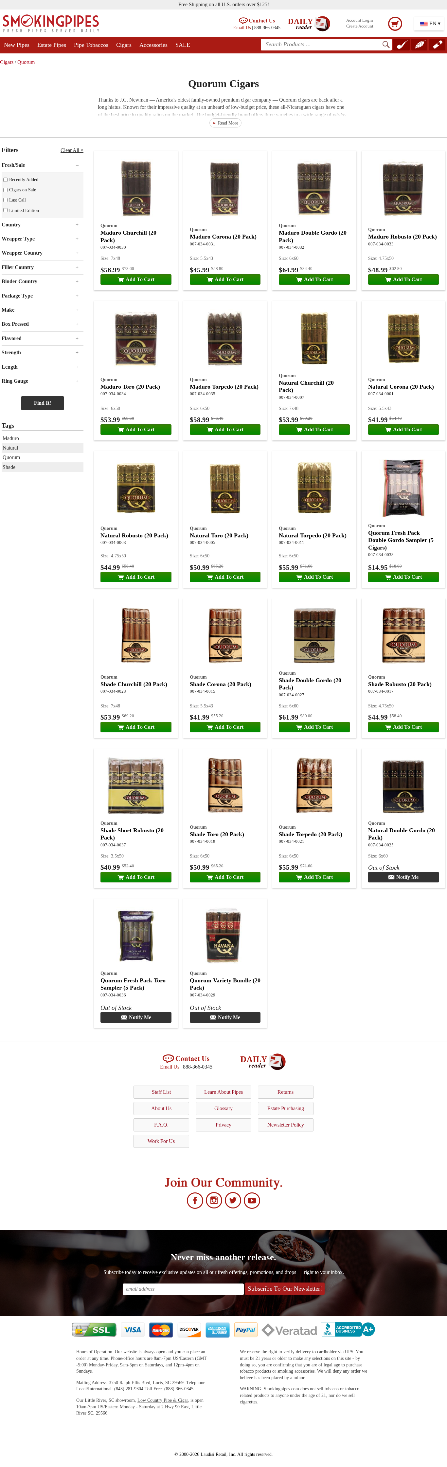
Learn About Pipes (223, 1092)
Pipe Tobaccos (91, 45)
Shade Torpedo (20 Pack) (310, 834)
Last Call (17, 200)
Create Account (359, 26)
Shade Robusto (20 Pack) (400, 684)
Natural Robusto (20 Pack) (134, 535)
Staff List (161, 1092)
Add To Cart (140, 279)
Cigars (124, 45)
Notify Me (407, 877)
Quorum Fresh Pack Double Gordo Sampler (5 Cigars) (401, 540)
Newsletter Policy (285, 1125)
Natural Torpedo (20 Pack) (313, 535)
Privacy (223, 1125)
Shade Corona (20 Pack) (220, 684)
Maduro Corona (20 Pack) (223, 236)
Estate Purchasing (285, 1108)
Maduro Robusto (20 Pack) (402, 236)
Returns (285, 1092)
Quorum (26, 62)
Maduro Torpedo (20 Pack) (224, 386)
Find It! (42, 403)
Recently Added (23, 179)
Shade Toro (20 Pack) (217, 834)
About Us (161, 1108)
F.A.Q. (161, 1125)
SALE (182, 45)
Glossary (223, 1108)
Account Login (359, 20)
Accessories (153, 45)
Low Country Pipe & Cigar (162, 1400)
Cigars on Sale (22, 189)
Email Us (242, 27)
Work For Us (161, 1141)
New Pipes (16, 45)
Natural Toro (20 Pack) (219, 535)
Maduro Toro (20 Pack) (130, 386)
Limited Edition (24, 210)
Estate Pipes (51, 45)
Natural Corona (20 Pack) (401, 386)
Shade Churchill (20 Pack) (133, 684)
